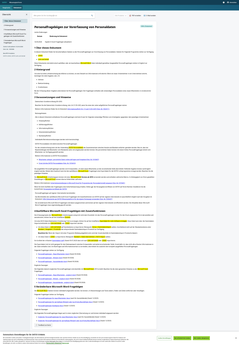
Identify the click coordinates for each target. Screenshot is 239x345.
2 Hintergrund (8, 25)
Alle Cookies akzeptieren (201, 338)
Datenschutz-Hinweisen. (54, 343)
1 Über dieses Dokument (12, 21)
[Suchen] (92, 15)
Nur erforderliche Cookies (182, 338)
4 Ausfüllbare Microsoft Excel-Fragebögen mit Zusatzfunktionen (15, 35)
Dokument (17, 8)
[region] (119, 338)
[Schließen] (236, 338)
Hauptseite (6, 8)
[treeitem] (14, 21)
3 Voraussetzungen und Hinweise (15, 30)
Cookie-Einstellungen (164, 338)
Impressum (65, 343)
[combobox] (61, 15)
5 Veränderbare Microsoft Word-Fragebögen (15, 41)
